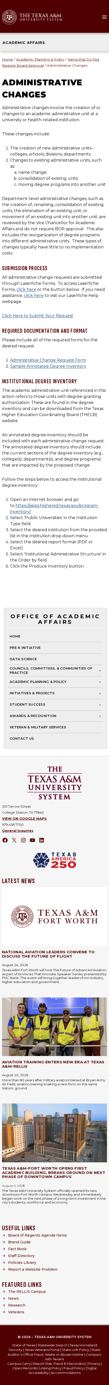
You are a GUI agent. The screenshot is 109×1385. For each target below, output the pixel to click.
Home (15, 636)
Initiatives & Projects (32, 693)
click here (26, 289)
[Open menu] (104, 17)
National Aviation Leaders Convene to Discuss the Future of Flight (48, 954)
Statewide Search (52, 1345)
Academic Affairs (24, 42)
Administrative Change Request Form (48, 360)
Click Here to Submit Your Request (37, 315)
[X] (14, 840)
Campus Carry (19, 1364)
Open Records (24, 1368)
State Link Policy (75, 1350)
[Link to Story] (54, 916)
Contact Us (22, 738)
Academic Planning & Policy (38, 682)
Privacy (94, 1364)
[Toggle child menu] (100, 670)
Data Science (23, 659)
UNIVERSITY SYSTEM (41, 20)
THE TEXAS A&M (40, 15)
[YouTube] (32, 840)
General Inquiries (17, 831)
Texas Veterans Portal (42, 1350)
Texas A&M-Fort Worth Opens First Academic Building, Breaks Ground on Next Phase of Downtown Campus (53, 1172)
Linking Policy (50, 1368)
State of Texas (23, 1345)
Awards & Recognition (33, 716)
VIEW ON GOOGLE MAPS (24, 818)
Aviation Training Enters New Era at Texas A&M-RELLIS (53, 1064)
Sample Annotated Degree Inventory (48, 366)
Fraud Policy (74, 1368)
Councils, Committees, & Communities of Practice (51, 670)
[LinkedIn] (42, 840)
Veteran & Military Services (38, 727)
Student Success (27, 704)
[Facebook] (5, 840)
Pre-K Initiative (25, 648)
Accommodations (66, 1373)
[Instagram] (23, 840)
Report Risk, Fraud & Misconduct (59, 1364)
